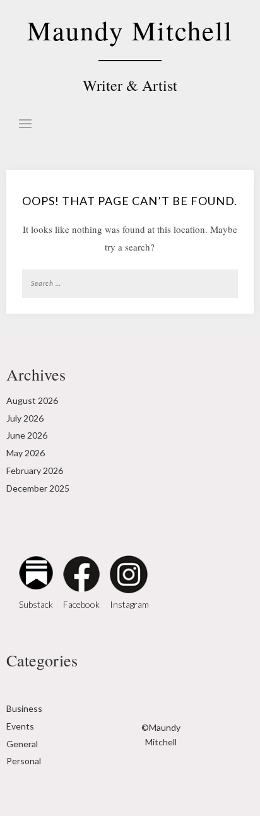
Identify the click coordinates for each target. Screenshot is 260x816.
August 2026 (32, 400)
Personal (23, 760)
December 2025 (37, 488)
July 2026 (25, 418)
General (22, 743)
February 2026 (34, 470)
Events (20, 726)
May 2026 (25, 452)
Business (24, 708)
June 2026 (26, 435)
